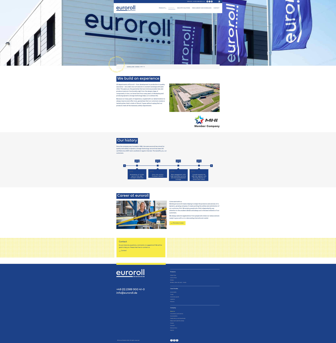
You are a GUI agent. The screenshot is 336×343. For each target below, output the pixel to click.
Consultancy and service (176, 313)
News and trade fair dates (177, 320)
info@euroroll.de (126, 293)
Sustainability (173, 316)
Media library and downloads (177, 318)
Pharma (172, 301)
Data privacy (173, 327)
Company (137, 66)
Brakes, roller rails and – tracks (178, 282)
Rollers (172, 280)
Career (172, 323)
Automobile (173, 292)
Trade (171, 294)
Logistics (172, 299)
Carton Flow (173, 277)
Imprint (172, 330)
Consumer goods (174, 296)
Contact (124, 250)
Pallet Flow (173, 275)
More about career (178, 223)
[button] (216, 1)
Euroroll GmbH (130, 66)
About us (172, 311)
